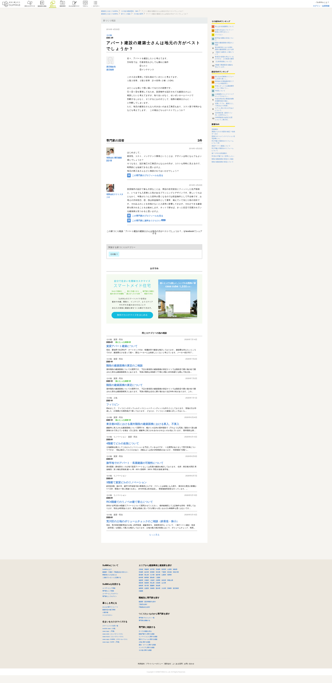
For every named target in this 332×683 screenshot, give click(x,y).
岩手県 (152, 569)
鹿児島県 (110, 69)
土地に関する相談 (144, 642)
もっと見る (154, 534)
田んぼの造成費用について (224, 26)
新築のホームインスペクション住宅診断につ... (223, 137)
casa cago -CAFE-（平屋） (111, 642)
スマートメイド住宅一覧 (110, 626)
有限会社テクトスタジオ (114, 196)
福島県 (175, 569)
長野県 (169, 575)
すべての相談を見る (145, 631)
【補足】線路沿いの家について (224, 53)
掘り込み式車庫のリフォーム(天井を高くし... (224, 77)
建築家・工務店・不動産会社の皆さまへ (115, 572)
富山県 (146, 575)
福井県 (158, 575)
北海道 (141, 569)
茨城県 (141, 572)
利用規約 (141, 663)
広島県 (158, 583)
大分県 (164, 588)
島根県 (146, 583)
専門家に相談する (147, 626)
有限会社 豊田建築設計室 (114, 159)
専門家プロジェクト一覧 (146, 618)
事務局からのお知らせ (109, 575)
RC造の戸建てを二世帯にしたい (223, 156)
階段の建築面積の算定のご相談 (224, 43)
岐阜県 (141, 577)
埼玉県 (158, 572)
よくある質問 (177, 663)
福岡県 (141, 588)
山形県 (169, 569)
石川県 (152, 575)
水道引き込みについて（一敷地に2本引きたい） (224, 31)
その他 (109, 35)
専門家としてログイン (109, 596)
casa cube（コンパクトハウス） (113, 634)
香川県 (146, 585)
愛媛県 (152, 585)
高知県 (158, 585)
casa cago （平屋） (108, 631)
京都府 (146, 580)
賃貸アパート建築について (221, 146)
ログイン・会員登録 (321, 5)
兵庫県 (158, 580)
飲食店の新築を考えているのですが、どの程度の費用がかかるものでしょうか (224, 57)
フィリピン (219, 34)
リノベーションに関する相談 (148, 636)
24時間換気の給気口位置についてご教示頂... (223, 118)
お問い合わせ (189, 663)
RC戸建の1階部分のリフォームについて (223, 149)
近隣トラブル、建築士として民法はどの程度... (224, 104)
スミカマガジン (107, 615)
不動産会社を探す (144, 607)
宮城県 (158, 569)
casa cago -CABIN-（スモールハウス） (115, 639)
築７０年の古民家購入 (219, 153)
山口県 (164, 583)
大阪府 (152, 580)
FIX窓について (220, 90)
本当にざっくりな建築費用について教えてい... (224, 87)
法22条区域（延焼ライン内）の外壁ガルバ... (223, 113)
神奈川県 (176, 572)
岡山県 (152, 583)
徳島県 (141, 585)
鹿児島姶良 (111, 66)
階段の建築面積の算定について (222, 162)
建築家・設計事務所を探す (147, 602)
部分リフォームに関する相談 (148, 639)
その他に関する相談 (145, 650)
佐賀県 (146, 588)
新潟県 (141, 575)
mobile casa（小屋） (109, 628)
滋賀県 (141, 580)
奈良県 (164, 580)
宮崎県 (169, 588)
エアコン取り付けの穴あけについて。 (224, 109)
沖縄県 (141, 591)
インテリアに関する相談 (146, 647)
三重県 (158, 577)
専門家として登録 (108, 591)
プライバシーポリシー (154, 663)
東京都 (169, 572)
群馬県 (152, 572)
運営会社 (167, 663)
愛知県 (152, 577)
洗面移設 (215, 129)
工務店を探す (143, 604)
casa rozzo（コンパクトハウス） (113, 636)
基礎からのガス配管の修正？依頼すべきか (223, 132)
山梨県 (164, 575)
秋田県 (164, 569)
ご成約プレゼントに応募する (111, 577)
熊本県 (158, 588)
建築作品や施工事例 (108, 610)
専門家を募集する (144, 620)
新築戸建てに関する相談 (146, 634)
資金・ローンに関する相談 (147, 645)
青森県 (146, 569)
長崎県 (152, 588)
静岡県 (146, 577)
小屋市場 (105, 612)
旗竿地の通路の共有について (224, 39)
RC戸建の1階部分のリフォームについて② (223, 142)
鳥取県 (141, 583)
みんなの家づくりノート (110, 607)
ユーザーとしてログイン (110, 593)
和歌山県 (170, 580)
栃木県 (146, 572)
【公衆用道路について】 (223, 61)
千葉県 (164, 572)
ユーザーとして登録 (108, 588)
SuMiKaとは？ (107, 569)
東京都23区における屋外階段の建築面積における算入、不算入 (224, 48)
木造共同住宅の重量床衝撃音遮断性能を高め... (224, 99)
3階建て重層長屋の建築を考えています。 (224, 66)
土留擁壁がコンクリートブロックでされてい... (224, 95)
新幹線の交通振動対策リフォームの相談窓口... (224, 82)
